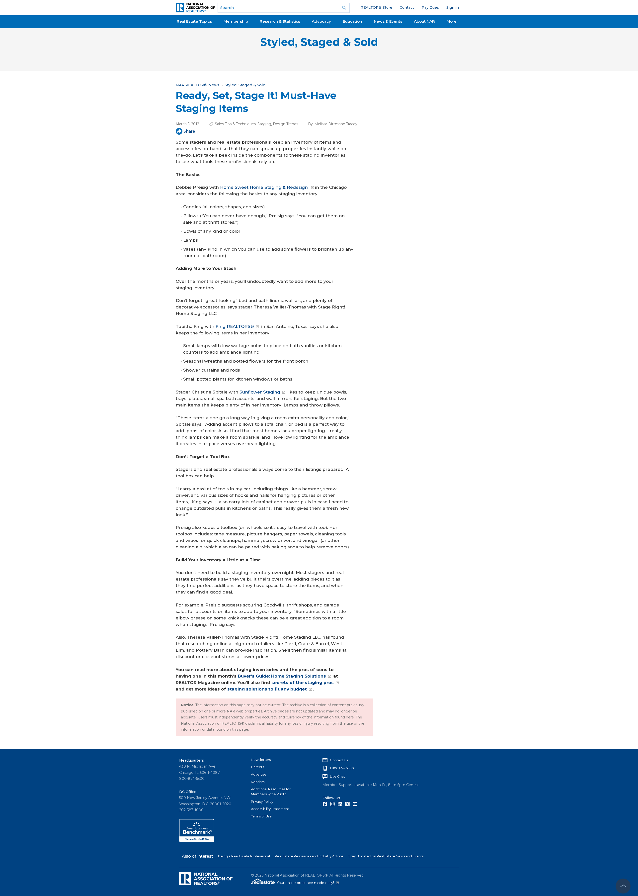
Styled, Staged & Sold (319, 42)
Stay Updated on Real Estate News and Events (385, 856)
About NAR (424, 21)
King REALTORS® (235, 326)
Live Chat (337, 776)
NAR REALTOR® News (197, 85)
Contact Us (339, 760)
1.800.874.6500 (342, 768)
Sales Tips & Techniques (235, 124)
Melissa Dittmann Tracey (336, 124)
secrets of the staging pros (302, 682)
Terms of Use (261, 816)
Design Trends (285, 124)
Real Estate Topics (194, 21)
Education (352, 21)
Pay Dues (430, 7)
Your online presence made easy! (308, 883)
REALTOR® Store (376, 7)
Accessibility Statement (270, 809)
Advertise (258, 774)
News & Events (388, 21)
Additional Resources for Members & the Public (271, 791)
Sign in (452, 7)
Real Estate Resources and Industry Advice (309, 856)
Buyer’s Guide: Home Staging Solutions (282, 676)
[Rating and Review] (196, 840)
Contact (407, 7)
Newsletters (261, 760)
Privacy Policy (262, 801)
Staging (264, 124)
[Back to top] (623, 886)
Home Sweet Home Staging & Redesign (264, 187)
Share (189, 131)
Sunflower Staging (259, 392)
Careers (257, 767)
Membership (236, 21)
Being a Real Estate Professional (244, 856)
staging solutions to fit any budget (267, 689)
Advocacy (321, 21)
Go (344, 8)
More (452, 21)
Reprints (257, 782)
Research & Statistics (280, 21)
